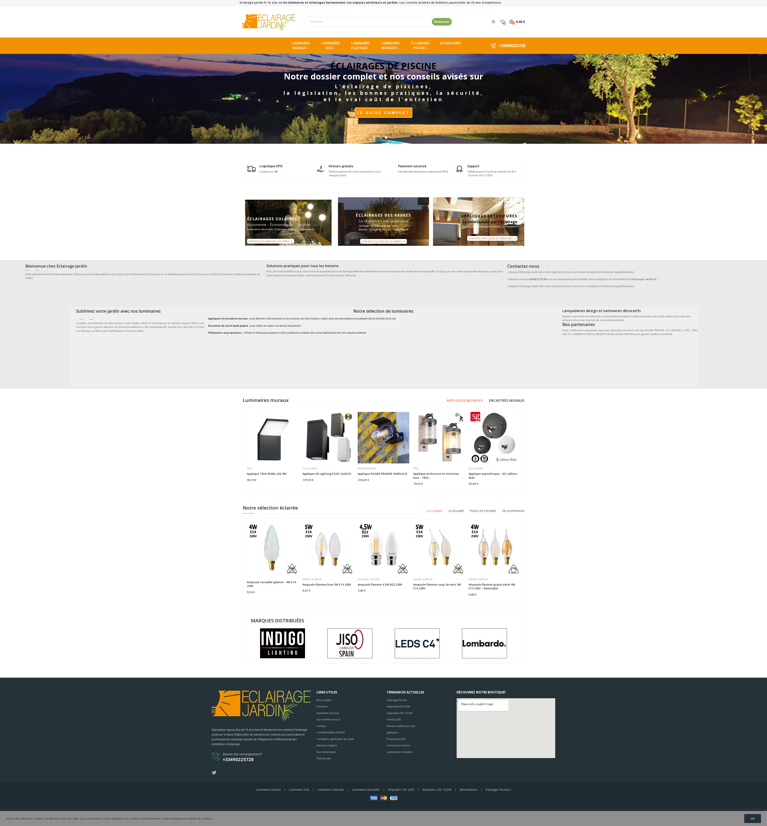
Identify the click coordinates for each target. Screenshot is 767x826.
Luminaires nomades (399, 752)
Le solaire (456, 511)
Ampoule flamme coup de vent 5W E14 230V (437, 586)
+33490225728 (512, 45)
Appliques (393, 732)
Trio (249, 468)
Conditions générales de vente (335, 739)
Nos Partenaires (326, 752)
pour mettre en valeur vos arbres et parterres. (254, 325)
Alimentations (468, 789)
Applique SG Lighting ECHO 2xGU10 (326, 474)
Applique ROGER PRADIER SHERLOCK (382, 474)
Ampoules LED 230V (398, 706)
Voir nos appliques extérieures (490, 238)
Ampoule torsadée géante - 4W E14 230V (271, 584)
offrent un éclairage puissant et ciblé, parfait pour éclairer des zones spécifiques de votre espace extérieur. (287, 332)
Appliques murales (465, 400)
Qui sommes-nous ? (329, 719)
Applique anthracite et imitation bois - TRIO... (436, 476)
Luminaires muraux (398, 745)
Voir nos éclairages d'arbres (381, 241)
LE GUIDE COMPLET (383, 112)
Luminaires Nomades (366, 789)
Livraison (322, 706)
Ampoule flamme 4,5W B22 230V (380, 584)
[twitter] (214, 772)
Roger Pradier (367, 468)
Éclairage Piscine (397, 700)
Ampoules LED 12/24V (400, 713)
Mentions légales (327, 745)
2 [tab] (386, 137)
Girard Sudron (312, 579)
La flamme (434, 511)
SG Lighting (309, 468)
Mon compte (324, 700)
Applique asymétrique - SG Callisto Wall (493, 476)
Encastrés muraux (506, 400)
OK (753, 818)
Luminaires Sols (299, 789)
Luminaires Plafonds (330, 789)
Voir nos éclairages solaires (268, 241)
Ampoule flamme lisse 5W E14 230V (326, 584)
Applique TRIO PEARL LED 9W (266, 474)
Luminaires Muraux (268, 789)
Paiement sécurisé (328, 713)
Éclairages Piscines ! (498, 789)
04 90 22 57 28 (538, 279)
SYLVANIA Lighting (369, 579)
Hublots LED (394, 719)
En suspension (513, 511)
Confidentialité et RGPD (331, 732)
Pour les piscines (483, 511)
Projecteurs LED (396, 739)
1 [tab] (381, 137)
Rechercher (441, 21)
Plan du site (324, 758)
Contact (321, 726)
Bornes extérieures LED (401, 726)
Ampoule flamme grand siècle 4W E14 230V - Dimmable (492, 586)
